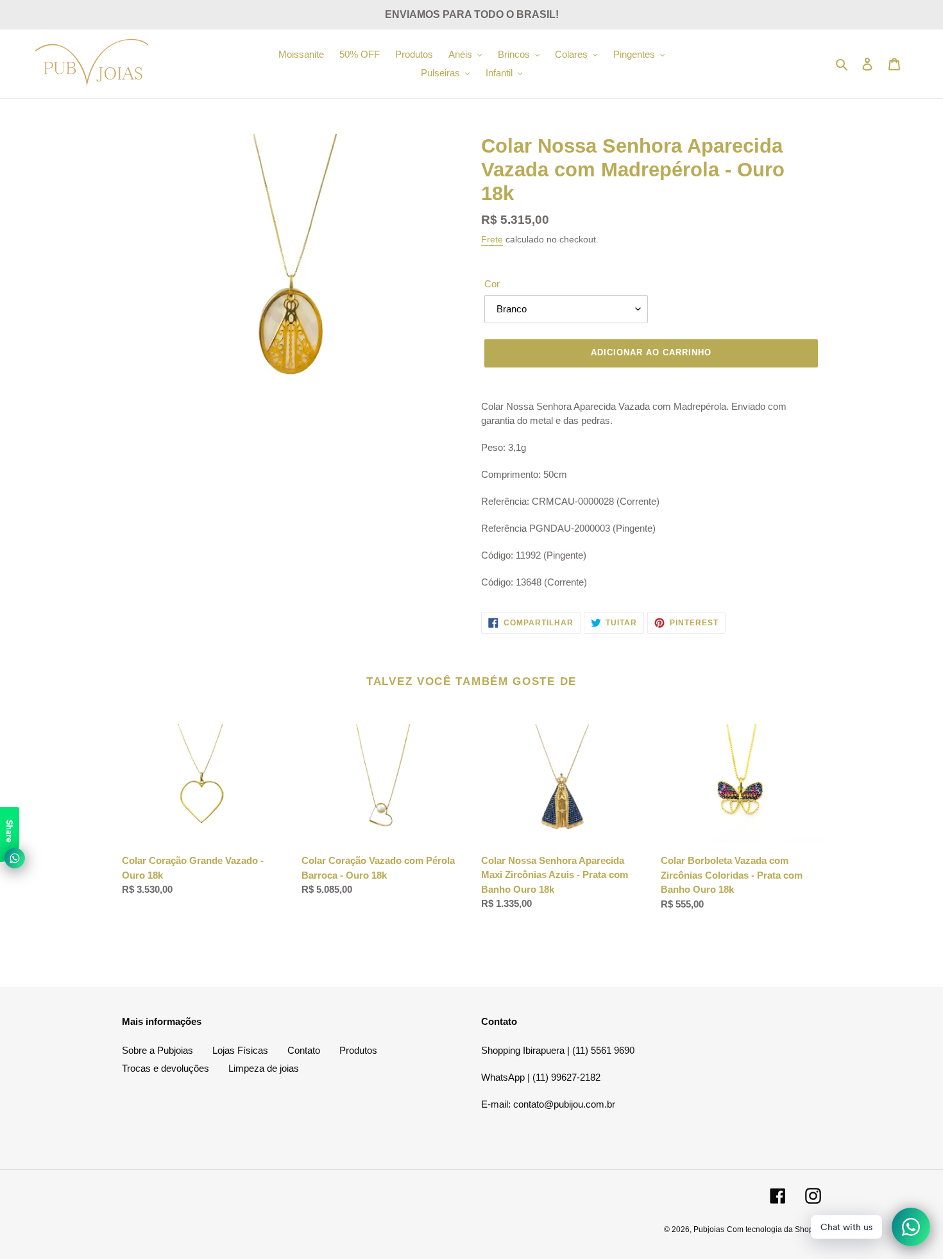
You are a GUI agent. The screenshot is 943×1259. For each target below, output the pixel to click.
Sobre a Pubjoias (157, 1050)
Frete (492, 239)
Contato (303, 1050)
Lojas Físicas (240, 1050)
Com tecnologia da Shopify (774, 1229)
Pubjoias (708, 1229)
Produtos (358, 1050)
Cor (492, 283)
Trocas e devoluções (165, 1068)
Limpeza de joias (263, 1068)
